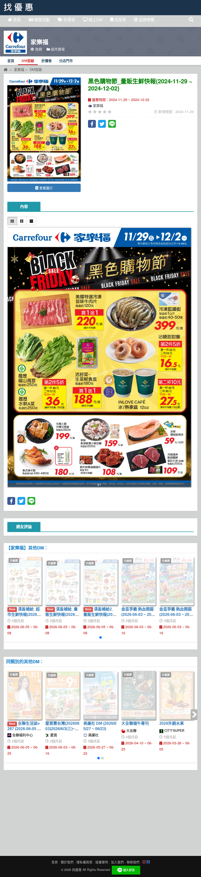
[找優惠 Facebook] (148, 862)
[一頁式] (31, 221)
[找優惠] (6, 69)
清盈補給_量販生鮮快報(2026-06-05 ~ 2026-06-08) (62, 614)
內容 (24, 206)
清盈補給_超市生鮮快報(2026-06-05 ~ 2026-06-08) (24, 614)
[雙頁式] (22, 221)
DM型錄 (28, 61)
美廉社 (93, 734)
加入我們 (117, 862)
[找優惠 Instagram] (144, 862)
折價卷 (69, 19)
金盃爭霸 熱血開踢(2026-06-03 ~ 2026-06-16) (138, 614)
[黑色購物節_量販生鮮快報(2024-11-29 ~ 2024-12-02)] (44, 129)
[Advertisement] (100, 811)
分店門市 (66, 61)
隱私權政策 (84, 862)
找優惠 (77, 869)
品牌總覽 (146, 19)
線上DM (95, 19)
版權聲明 (101, 862)
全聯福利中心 (22, 734)
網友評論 (24, 527)
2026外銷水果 (171, 723)
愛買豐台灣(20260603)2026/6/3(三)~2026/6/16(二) (62, 729)
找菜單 (119, 19)
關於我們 (67, 862)
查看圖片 (45, 187)
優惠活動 (41, 19)
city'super (173, 730)
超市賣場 (57, 49)
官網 (38, 49)
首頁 (16, 19)
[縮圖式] (12, 221)
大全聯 (131, 730)
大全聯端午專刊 (135, 723)
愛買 (53, 734)
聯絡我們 (133, 862)
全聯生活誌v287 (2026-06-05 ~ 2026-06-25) (23, 729)
